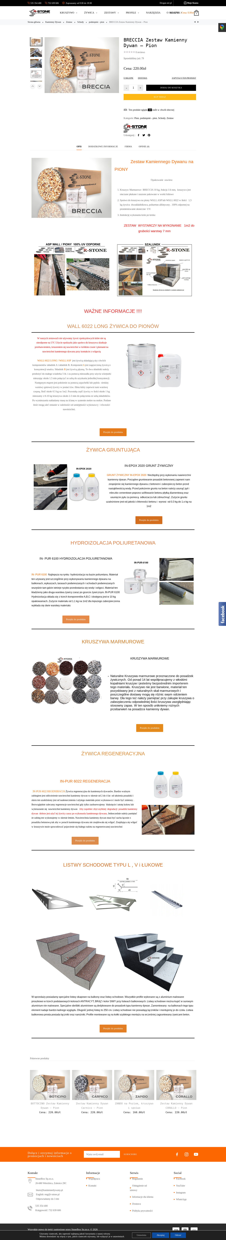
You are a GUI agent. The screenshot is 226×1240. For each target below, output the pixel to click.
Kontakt (92, 1185)
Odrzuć (178, 1235)
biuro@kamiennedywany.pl (49, 1190)
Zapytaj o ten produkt (184, 78)
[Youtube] (196, 1154)
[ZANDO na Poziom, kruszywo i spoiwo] (134, 1085)
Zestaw (69, 22)
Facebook (181, 1178)
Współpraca (94, 1178)
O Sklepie (128, 78)
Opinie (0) (144, 146)
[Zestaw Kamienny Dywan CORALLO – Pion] (176, 1085)
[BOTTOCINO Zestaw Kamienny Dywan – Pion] (50, 1085)
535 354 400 (36, 3)
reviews (140, 52)
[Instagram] (186, 1154)
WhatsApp (181, 1199)
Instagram (181, 1192)
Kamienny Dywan (53, 22)
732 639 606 (53, 3)
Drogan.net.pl (166, 3)
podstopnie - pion (96, 22)
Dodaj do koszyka (171, 88)
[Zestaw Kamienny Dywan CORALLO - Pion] (198, 22)
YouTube (180, 1185)
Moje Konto (192, 3)
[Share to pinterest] (149, 135)
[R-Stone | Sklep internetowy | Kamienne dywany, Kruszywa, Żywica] (40, 12)
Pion (136, 118)
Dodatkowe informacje (103, 146)
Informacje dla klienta (142, 1197)
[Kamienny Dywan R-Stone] (160, 128)
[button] (113, 432)
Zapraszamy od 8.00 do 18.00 (78, 3)
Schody (80, 22)
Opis (79, 146)
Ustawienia (141, 1235)
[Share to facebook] (138, 135)
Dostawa (142, 78)
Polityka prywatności (142, 1210)
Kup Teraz (160, 97)
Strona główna (34, 22)
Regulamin (137, 1178)
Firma (128, 146)
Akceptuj (161, 1235)
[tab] (79, 146)
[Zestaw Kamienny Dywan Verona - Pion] (194, 22)
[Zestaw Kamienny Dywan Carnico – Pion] (92, 1085)
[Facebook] (177, 1154)
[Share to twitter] (143, 135)
